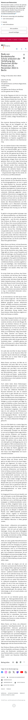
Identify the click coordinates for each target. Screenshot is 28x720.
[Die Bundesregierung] (5, 46)
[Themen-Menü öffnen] (21, 48)
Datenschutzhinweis (13, 693)
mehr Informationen (8, 19)
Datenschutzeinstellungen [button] (7, 694)
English (3, 689)
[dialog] (14, 18)
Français (9, 689)
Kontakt (3, 677)
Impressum (3, 693)
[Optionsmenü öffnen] (24, 61)
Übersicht (22, 693)
